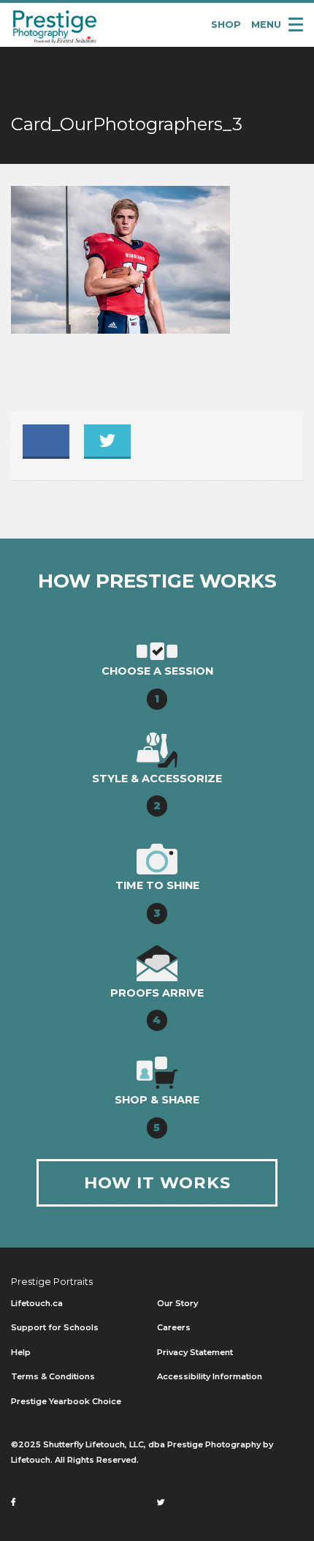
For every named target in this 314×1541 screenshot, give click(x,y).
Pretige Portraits (55, 25)
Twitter (107, 440)
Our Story (177, 1303)
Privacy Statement (195, 1352)
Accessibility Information (209, 1376)
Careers (174, 1327)
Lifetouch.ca (37, 1303)
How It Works (157, 1182)
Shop (226, 24)
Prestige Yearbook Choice (66, 1401)
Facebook (46, 440)
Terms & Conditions (53, 1376)
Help (21, 1352)
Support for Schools (55, 1327)
